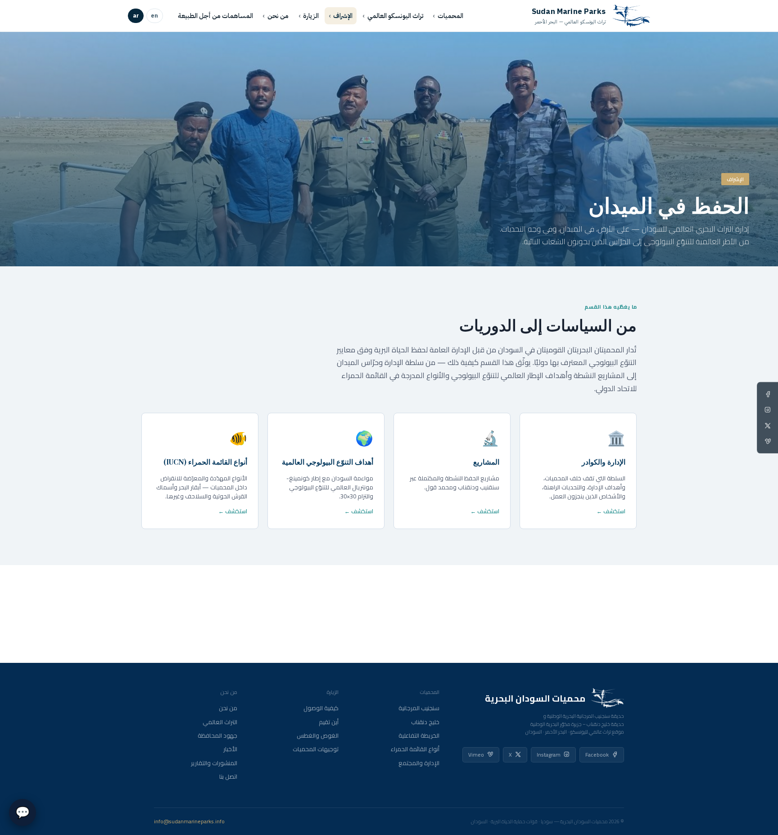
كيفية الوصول (321, 708)
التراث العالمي (220, 722)
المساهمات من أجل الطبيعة (215, 16)
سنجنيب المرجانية (418, 708)
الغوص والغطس (318, 735)
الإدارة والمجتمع (418, 763)
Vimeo (476, 754)
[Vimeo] (767, 441)
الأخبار (230, 749)
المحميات (450, 16)
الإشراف (343, 16)
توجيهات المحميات (316, 749)
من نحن (278, 16)
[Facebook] (767, 394)
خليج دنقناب (425, 722)
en (154, 15)
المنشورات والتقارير (214, 763)
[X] (767, 425)
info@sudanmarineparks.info (189, 821)
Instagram (549, 754)
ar (136, 15)
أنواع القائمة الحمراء (415, 749)
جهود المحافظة (217, 735)
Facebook (597, 754)
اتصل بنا (228, 776)
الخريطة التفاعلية (418, 735)
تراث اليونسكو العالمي (395, 16)
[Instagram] (767, 409)
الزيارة (311, 16)
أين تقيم (329, 722)
